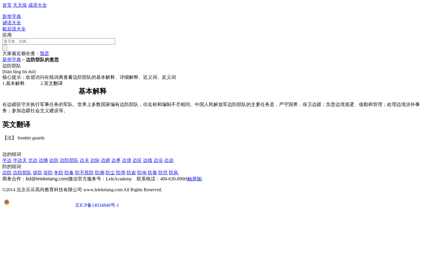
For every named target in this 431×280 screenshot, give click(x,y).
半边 (7, 160)
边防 (54, 160)
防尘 (110, 172)
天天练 (20, 5)
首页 (7, 5)
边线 (147, 160)
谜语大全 (11, 22)
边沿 (158, 160)
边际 (95, 160)
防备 (69, 172)
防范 (163, 172)
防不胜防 (84, 172)
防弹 (120, 172)
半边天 (20, 160)
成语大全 (37, 5)
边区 (137, 160)
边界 (116, 160)
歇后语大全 (14, 28)
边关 (84, 160)
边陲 (43, 160)
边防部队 (69, 160)
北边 (33, 160)
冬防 (58, 172)
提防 (37, 172)
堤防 (48, 172)
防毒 (152, 172)
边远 (169, 160)
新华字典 (11, 59)
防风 (173, 172)
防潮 (99, 172)
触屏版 (194, 178)
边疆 (105, 160)
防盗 (131, 172)
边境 (126, 160)
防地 (142, 172)
